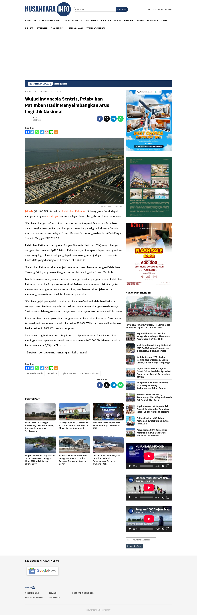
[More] (56, 132)
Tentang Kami (32, 593)
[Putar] (129, 465)
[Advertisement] (98, 57)
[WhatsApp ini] (120, 119)
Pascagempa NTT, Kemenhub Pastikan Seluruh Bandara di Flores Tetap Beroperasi (73, 425)
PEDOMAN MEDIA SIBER (83, 593)
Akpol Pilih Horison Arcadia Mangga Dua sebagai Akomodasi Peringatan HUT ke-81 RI (153, 336)
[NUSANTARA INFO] (48, 9)
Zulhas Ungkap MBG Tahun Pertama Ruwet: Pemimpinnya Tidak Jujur (153, 421)
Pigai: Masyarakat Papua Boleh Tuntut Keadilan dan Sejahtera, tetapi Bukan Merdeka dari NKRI (153, 409)
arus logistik (53, 216)
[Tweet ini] (107, 119)
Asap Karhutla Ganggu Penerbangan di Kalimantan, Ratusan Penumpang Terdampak (39, 426)
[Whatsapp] (37, 132)
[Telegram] (42, 132)
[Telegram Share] (114, 119)
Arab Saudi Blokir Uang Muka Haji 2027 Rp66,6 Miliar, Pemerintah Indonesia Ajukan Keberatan (154, 348)
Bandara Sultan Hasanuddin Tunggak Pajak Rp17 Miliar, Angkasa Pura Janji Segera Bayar (73, 459)
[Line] (51, 132)
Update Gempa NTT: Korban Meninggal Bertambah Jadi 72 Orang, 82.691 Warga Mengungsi (153, 360)
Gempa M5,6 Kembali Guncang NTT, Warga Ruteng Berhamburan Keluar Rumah (152, 385)
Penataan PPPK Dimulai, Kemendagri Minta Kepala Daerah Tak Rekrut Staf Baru (154, 397)
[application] (149, 456)
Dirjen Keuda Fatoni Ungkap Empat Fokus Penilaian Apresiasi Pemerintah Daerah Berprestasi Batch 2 (154, 372)
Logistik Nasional (68, 373)
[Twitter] (32, 132)
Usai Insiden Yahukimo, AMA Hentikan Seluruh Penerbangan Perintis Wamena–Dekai (107, 459)
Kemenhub (52, 373)
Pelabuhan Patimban (74, 211)
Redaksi (52, 593)
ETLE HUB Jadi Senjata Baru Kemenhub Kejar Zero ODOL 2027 (107, 425)
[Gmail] (46, 132)
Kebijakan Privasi (34, 597)
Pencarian (122, 9)
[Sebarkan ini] (100, 119)
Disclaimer (54, 597)
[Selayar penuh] (167, 465)
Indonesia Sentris (35, 373)
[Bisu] (163, 465)
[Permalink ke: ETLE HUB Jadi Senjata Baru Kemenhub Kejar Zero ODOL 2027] (108, 411)
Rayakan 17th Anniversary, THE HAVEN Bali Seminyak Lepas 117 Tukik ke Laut (148, 326)
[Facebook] (27, 132)
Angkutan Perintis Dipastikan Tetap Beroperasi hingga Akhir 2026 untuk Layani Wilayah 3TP (40, 459)
